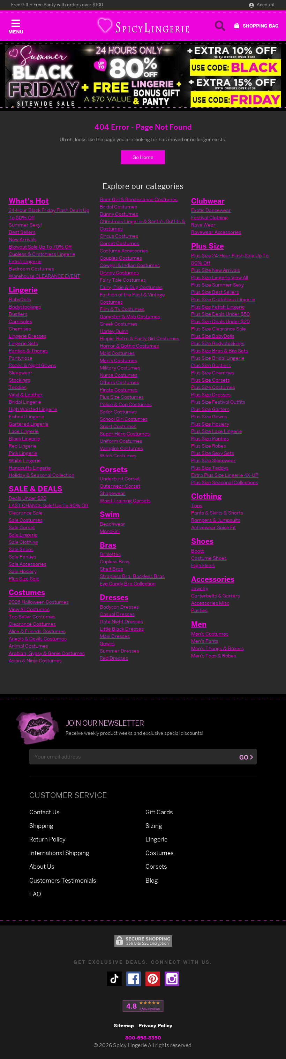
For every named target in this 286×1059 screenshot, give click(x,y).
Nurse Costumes (118, 375)
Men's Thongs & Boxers (217, 648)
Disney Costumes (119, 272)
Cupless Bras (114, 561)
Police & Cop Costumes (126, 404)
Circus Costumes (119, 236)
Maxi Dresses (115, 636)
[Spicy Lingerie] (143, 26)
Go (243, 757)
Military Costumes (120, 368)
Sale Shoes (21, 549)
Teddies (18, 387)
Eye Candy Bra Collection (128, 583)
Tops (196, 505)
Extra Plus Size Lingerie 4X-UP (224, 475)
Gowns (107, 643)
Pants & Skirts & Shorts (217, 513)
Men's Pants (204, 641)
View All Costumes (29, 609)
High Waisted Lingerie (33, 409)
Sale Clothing (23, 542)
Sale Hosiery (23, 571)
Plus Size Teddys (209, 468)
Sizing (153, 825)
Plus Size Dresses (211, 394)
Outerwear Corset (120, 486)
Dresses (114, 597)
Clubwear (208, 200)
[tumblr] (114, 979)
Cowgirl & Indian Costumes (130, 265)
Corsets (114, 469)
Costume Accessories (124, 250)
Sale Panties (22, 556)
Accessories (212, 579)
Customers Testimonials (62, 880)
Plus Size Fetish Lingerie (218, 307)
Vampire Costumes (121, 448)
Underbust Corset (120, 478)
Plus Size (207, 245)
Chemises (20, 329)
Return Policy (47, 839)
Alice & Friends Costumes (37, 631)
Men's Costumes (118, 360)
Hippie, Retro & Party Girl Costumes (139, 338)
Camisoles (20, 321)
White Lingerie (25, 460)
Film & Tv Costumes (122, 309)
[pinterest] (152, 979)
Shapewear (112, 493)
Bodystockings (25, 307)
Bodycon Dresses (119, 607)
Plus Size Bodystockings (217, 343)
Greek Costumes (118, 324)
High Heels (203, 565)
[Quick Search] (220, 25)
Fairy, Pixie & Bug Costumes (131, 287)
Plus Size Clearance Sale (218, 329)
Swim (110, 514)
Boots (197, 551)
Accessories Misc (210, 603)
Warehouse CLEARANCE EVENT (44, 276)
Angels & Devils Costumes (38, 638)
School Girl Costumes (124, 419)
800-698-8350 (143, 1038)
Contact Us (44, 812)
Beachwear (112, 524)
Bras (108, 544)
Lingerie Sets (23, 343)
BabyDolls (20, 299)
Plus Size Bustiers (211, 365)
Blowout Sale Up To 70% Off (40, 247)
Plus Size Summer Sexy (217, 285)
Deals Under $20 (27, 498)
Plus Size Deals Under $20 (220, 321)
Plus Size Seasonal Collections (224, 482)
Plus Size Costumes (122, 397)
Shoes (202, 541)
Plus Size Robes (208, 446)
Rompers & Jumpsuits (215, 520)
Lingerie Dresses (27, 336)
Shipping (41, 825)
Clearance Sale (26, 513)
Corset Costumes (119, 243)
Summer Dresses (119, 651)
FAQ (35, 894)
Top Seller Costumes (32, 616)
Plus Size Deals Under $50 (220, 314)
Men (198, 623)
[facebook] (133, 979)
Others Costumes (119, 382)
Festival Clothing (209, 217)
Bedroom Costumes (31, 269)
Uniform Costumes (121, 441)
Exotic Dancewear (211, 210)
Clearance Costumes (32, 624)
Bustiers (18, 314)
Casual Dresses (117, 614)
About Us (41, 866)
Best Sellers (22, 232)
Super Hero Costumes (125, 433)
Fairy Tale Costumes (123, 280)
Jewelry (199, 588)
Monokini (110, 531)
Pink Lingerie (23, 453)
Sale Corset (22, 527)
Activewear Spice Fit (213, 527)
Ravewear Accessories (216, 232)
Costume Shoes (209, 558)
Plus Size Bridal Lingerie (217, 358)
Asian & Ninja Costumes (35, 660)
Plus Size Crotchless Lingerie (223, 299)
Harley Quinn (114, 331)
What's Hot (29, 200)
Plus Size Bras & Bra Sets (219, 350)
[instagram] (172, 979)
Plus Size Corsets (210, 380)
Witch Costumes (118, 455)
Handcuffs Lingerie (30, 468)
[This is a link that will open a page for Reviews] (143, 1006)
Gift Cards (159, 812)
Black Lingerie (24, 438)
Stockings (19, 380)
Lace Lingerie (24, 431)
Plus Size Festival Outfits (218, 402)
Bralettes (110, 554)
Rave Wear (203, 225)
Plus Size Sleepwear (213, 460)
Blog (151, 880)
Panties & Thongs (28, 350)
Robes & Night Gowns (32, 365)
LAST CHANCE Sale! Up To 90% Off (49, 505)
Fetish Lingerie (25, 261)
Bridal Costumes (118, 206)
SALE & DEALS (35, 488)
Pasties (199, 610)
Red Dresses (114, 658)
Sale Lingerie (23, 535)
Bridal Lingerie (25, 402)
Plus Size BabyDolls (212, 336)
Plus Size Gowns (209, 416)
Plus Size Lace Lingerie (216, 431)
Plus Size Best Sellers (215, 292)
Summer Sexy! (25, 225)
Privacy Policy (155, 1025)
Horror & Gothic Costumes (129, 346)
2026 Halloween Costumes (39, 602)
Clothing (206, 496)
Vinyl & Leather (26, 394)
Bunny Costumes (119, 214)
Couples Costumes (121, 258)
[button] (15, 25)
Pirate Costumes (118, 390)
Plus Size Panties (210, 438)
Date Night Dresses (121, 621)
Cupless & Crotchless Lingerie (42, 254)
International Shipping (59, 852)
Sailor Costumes (118, 411)
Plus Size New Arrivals (215, 270)
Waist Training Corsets (125, 500)
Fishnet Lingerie (26, 416)
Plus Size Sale (24, 578)
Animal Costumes (28, 646)
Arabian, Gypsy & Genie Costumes (47, 653)
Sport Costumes (118, 426)
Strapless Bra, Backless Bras (132, 576)
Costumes (27, 592)
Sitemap (124, 1025)
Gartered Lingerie (28, 424)
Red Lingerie (23, 446)
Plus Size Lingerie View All (219, 277)
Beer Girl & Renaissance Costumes (139, 199)
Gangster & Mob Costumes (130, 316)
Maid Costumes (117, 353)
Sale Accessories (27, 564)
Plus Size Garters (210, 409)
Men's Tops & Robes (213, 655)
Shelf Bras (111, 569)
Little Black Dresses (122, 629)
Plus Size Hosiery (210, 424)
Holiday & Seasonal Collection (41, 475)
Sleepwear (20, 372)
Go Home (143, 157)
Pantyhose (20, 358)
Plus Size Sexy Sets (212, 453)
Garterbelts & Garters (215, 596)
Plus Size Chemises (212, 372)
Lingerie (23, 289)
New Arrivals (23, 239)
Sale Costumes (26, 520)
